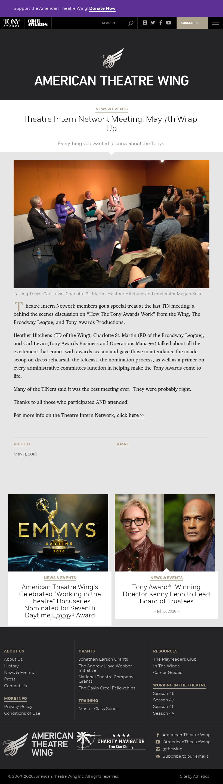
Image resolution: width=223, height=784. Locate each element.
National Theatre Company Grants (106, 679)
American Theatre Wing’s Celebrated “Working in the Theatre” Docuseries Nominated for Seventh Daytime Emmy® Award (60, 601)
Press (10, 679)
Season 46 (164, 706)
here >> (136, 415)
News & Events (19, 672)
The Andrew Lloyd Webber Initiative (105, 668)
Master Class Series (99, 708)
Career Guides (167, 672)
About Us (13, 659)
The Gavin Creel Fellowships (107, 688)
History (11, 666)
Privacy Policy (18, 706)
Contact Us (15, 685)
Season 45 (163, 713)
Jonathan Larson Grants (103, 659)
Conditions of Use (22, 713)
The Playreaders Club (175, 659)
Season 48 (164, 693)
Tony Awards (12, 23)
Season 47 (163, 699)
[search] (131, 23)
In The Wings (166, 666)
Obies (37, 23)
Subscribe (190, 23)
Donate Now (102, 8)
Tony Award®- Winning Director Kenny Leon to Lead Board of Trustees (166, 594)
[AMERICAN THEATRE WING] (111, 67)
